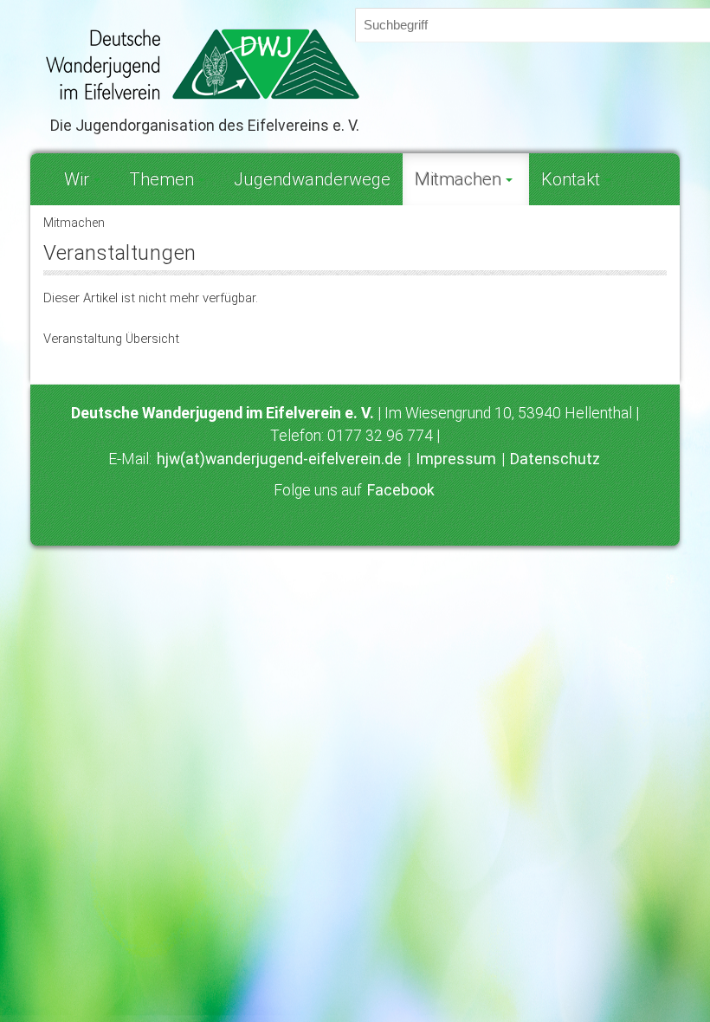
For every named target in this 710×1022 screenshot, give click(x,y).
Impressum (456, 459)
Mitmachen (458, 179)
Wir (76, 179)
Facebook (401, 490)
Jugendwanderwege (312, 179)
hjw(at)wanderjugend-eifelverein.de (279, 459)
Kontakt (570, 179)
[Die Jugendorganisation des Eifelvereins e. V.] (355, 64)
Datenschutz (555, 459)
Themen (161, 179)
